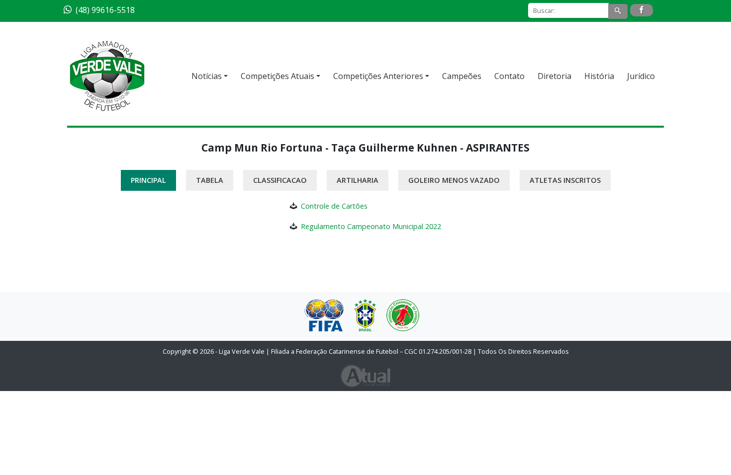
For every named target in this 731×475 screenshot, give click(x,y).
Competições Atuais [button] (277, 76)
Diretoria (554, 76)
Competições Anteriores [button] (378, 76)
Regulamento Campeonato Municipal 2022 (371, 226)
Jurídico (641, 76)
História (599, 76)
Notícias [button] (206, 76)
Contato (509, 76)
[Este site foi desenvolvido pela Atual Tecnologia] (365, 375)
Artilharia (357, 180)
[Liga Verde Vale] (107, 76)
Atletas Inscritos (565, 180)
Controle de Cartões (334, 206)
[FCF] (402, 315)
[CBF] (365, 315)
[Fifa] (324, 315)
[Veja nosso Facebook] (641, 10)
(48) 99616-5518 (105, 9)
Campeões (461, 76)
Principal (148, 180)
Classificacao (280, 180)
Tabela (209, 180)
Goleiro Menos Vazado (454, 180)
